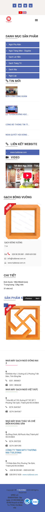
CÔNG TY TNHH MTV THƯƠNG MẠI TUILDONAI (21, 451)
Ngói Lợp (13, 76)
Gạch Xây (13, 69)
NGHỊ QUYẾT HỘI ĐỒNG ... (17, 135)
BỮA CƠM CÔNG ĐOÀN (16, 96)
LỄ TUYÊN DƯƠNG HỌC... (17, 114)
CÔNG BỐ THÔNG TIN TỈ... (17, 124)
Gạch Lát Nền (15, 57)
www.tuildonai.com (18, 152)
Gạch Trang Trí (15, 63)
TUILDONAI (21, 490)
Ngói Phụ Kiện (15, 44)
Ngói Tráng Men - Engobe (20, 51)
